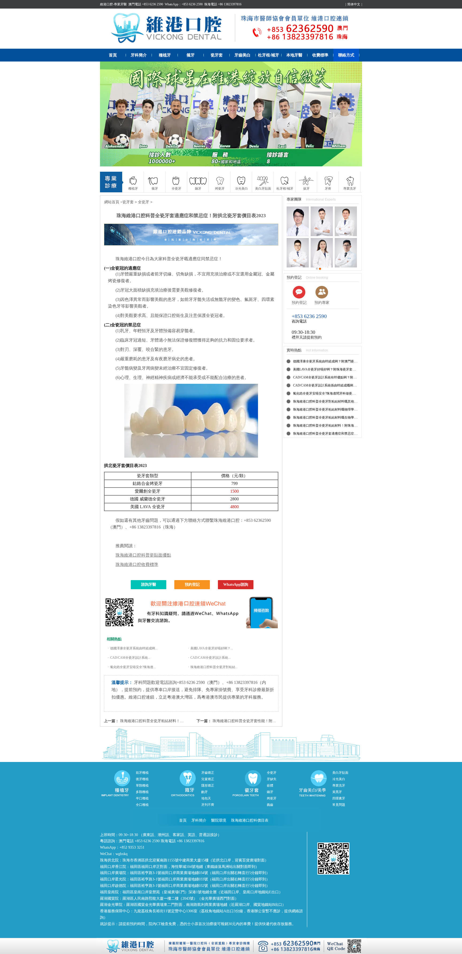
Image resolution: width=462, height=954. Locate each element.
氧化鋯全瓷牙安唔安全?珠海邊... (133, 667)
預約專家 (321, 303)
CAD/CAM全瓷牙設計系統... (130, 658)
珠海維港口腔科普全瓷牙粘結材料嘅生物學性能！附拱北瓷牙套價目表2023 (346, 417)
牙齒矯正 (207, 773)
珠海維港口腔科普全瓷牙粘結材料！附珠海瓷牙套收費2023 (168, 721)
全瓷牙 (143, 202)
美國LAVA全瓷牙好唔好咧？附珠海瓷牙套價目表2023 (330, 369)
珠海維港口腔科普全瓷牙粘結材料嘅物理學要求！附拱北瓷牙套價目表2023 (346, 409)
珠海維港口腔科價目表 (249, 820)
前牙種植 (142, 773)
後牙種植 (142, 779)
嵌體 (270, 785)
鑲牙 (270, 792)
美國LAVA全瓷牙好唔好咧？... (211, 648)
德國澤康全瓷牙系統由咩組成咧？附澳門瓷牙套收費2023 (333, 361)
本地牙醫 (294, 55)
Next (352, 114)
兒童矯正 (207, 779)
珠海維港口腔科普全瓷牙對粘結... (214, 667)
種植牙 (165, 55)
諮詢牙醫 (148, 585)
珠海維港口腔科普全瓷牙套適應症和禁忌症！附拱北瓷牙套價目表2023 (342, 433)
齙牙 (204, 792)
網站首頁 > (113, 202)
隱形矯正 (207, 785)
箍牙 (191, 55)
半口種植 (142, 798)
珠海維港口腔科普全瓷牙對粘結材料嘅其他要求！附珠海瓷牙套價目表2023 (346, 401)
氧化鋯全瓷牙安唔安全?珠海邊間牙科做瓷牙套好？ (329, 393)
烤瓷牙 (271, 798)
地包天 (206, 798)
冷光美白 (338, 779)
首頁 (113, 55)
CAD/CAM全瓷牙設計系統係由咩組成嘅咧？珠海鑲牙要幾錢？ (337, 385)
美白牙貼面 (340, 773)
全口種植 (142, 805)
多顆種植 (142, 792)
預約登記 (192, 585)
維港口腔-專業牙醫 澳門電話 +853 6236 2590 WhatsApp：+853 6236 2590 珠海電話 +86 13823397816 (170, 4)
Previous (109, 114)
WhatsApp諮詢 (235, 585)
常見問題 (338, 805)
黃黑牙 (337, 792)
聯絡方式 (346, 55)
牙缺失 (271, 779)
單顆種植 (142, 785)
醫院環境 (218, 820)
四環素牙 (338, 798)
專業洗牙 (338, 785)
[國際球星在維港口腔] (231, 114)
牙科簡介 (139, 55)
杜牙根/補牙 (268, 55)
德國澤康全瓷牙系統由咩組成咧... (133, 648)
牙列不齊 (207, 805)
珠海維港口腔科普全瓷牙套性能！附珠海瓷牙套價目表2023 (261, 721)
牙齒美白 (242, 55)
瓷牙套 (217, 55)
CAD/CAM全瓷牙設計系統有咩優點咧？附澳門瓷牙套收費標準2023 (340, 377)
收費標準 (320, 55)
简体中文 (353, 4)
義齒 (270, 805)
